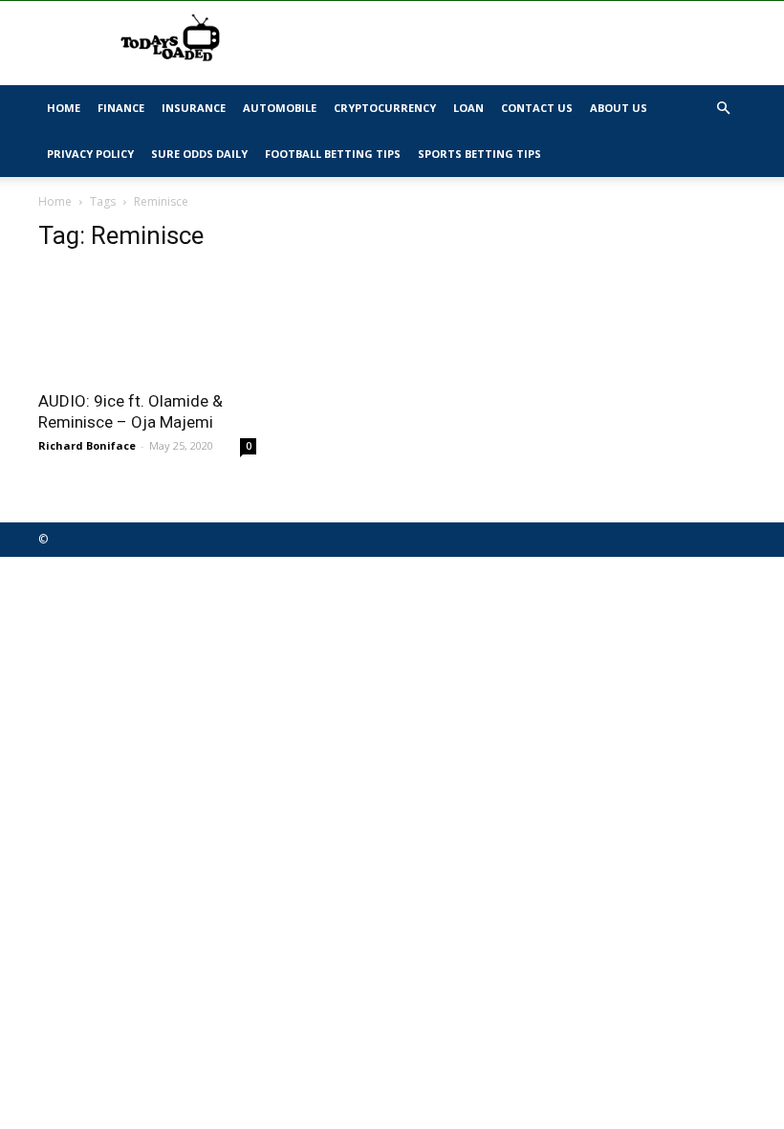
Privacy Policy (90, 153)
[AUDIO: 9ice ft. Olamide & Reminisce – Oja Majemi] (147, 324)
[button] (723, 109)
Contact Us (537, 107)
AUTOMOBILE (279, 107)
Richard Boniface (87, 445)
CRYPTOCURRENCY (385, 107)
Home (63, 107)
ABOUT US (618, 107)
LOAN (468, 107)
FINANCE (121, 107)
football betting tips (333, 153)
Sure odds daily (199, 153)
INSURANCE (194, 107)
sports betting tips (479, 153)
